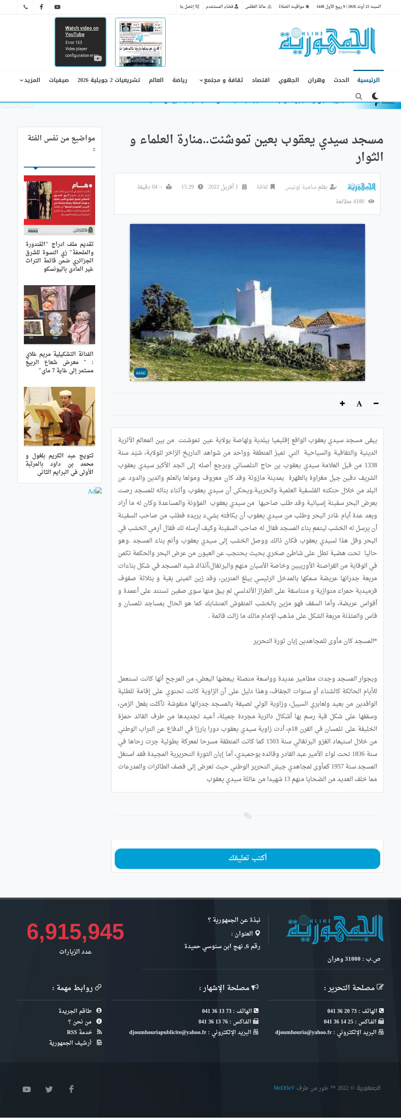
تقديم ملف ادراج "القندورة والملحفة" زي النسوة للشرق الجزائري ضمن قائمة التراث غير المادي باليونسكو (59, 257)
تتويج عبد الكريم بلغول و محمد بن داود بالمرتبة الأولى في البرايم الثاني (59, 464)
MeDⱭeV (284, 1088)
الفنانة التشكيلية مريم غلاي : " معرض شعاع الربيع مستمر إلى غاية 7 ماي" (59, 362)
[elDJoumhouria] (57, 7)
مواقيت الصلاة (291, 7)
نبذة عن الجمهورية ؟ (234, 920)
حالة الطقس (256, 7)
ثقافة (262, 187)
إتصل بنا (187, 7)
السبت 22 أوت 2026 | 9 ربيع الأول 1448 (348, 7)
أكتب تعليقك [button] (247, 858)
